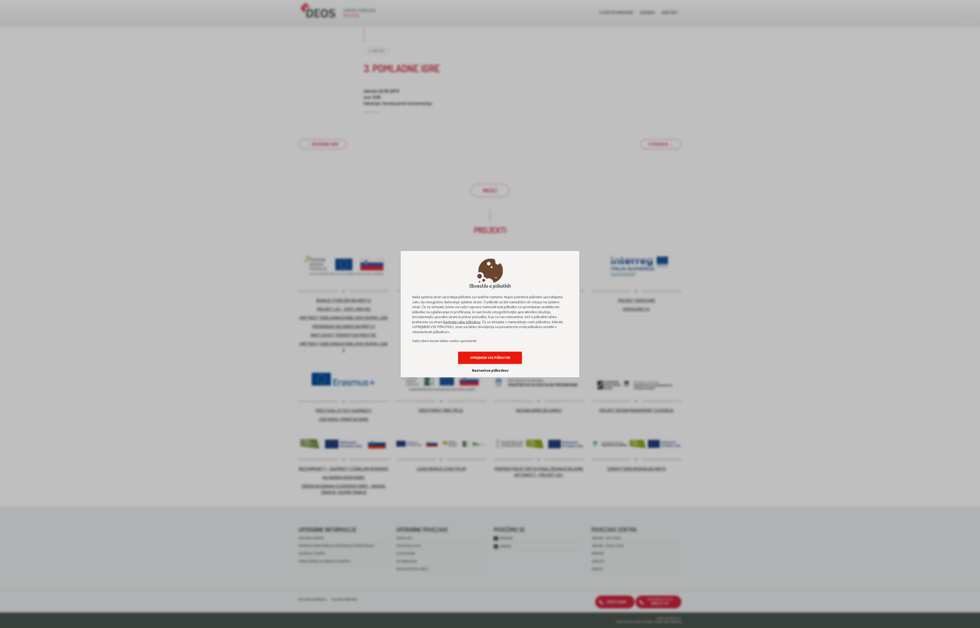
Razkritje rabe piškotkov (462, 321)
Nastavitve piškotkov (490, 370)
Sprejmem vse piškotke (490, 357)
